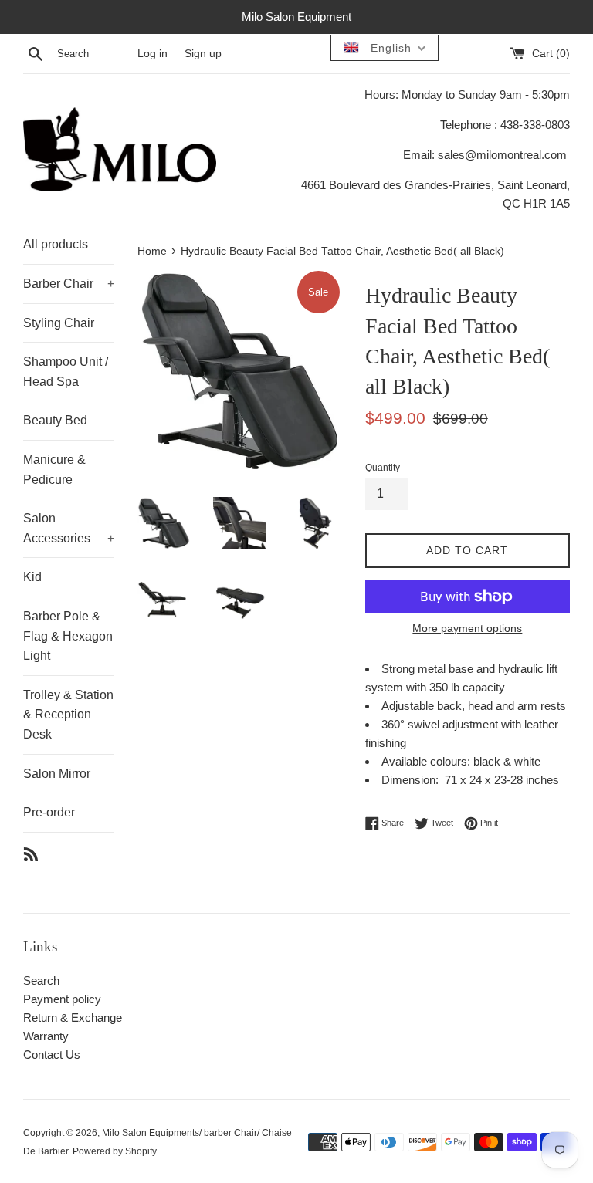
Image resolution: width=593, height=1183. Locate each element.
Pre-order (49, 812)
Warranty (46, 1036)
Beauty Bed (55, 420)
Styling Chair (58, 323)
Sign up (203, 53)
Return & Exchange (72, 1017)
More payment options (467, 628)
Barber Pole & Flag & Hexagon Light (68, 636)
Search (41, 980)
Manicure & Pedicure (54, 469)
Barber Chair (68, 283)
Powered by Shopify (115, 1151)
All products (55, 244)
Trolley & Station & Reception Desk (68, 714)
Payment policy (62, 999)
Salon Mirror (56, 773)
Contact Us (51, 1054)
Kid (32, 576)
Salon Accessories (68, 528)
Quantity (382, 467)
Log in (152, 53)
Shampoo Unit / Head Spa (65, 371)
